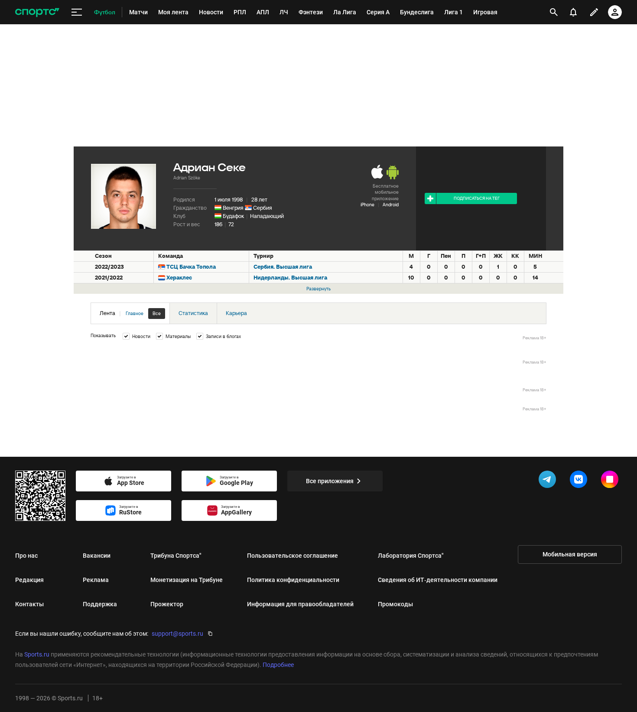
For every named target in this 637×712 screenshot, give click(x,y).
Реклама (96, 579)
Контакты (29, 604)
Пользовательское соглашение (292, 555)
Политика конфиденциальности (293, 579)
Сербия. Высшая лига (283, 266)
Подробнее (278, 664)
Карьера (236, 313)
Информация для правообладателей (300, 604)
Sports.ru (36, 654)
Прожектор (166, 604)
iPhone (367, 205)
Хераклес (179, 277)
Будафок (233, 216)
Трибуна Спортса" (176, 555)
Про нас (26, 555)
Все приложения (330, 481)
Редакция (29, 579)
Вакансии (96, 555)
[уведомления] (573, 12)
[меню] (76, 12)
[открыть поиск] (554, 12)
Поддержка (100, 604)
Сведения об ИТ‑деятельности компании (437, 579)
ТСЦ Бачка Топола (191, 266)
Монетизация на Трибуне (186, 579)
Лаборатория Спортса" (411, 555)
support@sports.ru (177, 633)
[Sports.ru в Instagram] (611, 481)
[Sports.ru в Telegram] (549, 481)
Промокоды (395, 604)
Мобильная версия (570, 554)
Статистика (193, 313)
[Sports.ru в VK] (580, 481)
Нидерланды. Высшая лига (290, 277)
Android (391, 205)
